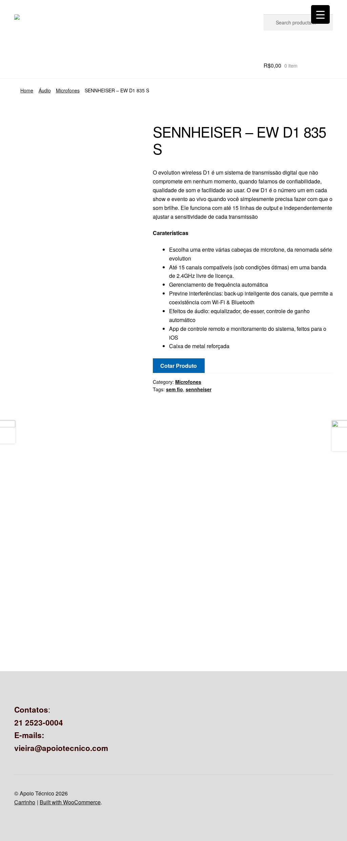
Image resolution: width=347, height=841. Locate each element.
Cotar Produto (178, 366)
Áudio (45, 90)
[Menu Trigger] (320, 14)
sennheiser (198, 389)
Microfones (68, 90)
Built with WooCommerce (70, 802)
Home (26, 90)
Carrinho (24, 802)
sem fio (174, 389)
